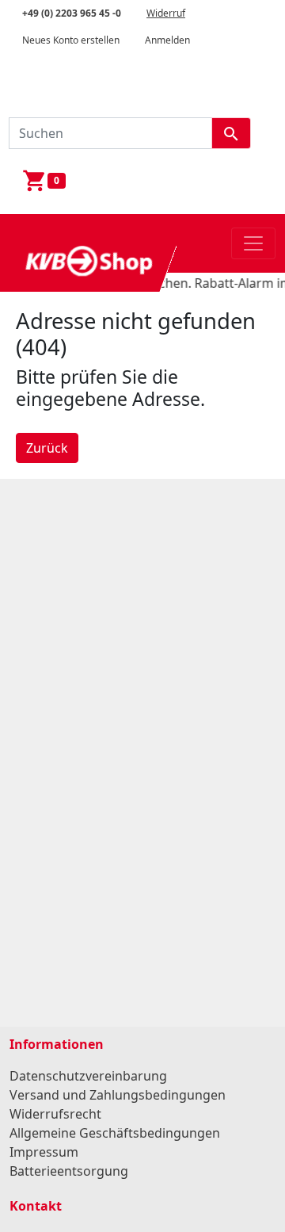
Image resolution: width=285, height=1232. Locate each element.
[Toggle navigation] (253, 243)
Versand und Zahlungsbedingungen (118, 1095)
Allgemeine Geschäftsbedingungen (115, 1133)
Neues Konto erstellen (71, 40)
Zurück (47, 448)
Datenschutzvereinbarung (88, 1076)
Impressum (44, 1152)
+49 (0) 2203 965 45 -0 (71, 13)
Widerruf (165, 13)
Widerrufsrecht (55, 1114)
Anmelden (167, 40)
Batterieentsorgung (69, 1171)
